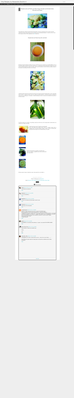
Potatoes (35, 180)
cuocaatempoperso (24, 209)
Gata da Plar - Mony (24, 235)
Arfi (34, 33)
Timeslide (22, 4)
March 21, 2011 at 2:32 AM (32, 226)
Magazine (8, 4)
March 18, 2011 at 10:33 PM (30, 198)
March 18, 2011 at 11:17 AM (28, 187)
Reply (22, 190)
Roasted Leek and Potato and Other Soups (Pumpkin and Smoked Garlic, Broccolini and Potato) (37, 9)
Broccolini (29, 180)
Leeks (32, 180)
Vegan (48, 180)
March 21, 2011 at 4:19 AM (32, 235)
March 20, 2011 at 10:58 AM (32, 209)
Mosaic (12, 4)
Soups (46, 180)
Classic (2, 4)
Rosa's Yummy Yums (24, 226)
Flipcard (4, 4)
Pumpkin (38, 180)
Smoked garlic (42, 180)
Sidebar (15, 4)
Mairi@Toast (23, 198)
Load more (37, 258)
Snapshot (18, 4)
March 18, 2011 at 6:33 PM (29, 193)
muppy (22, 187)
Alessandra (42, 178)
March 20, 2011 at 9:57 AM (29, 204)
